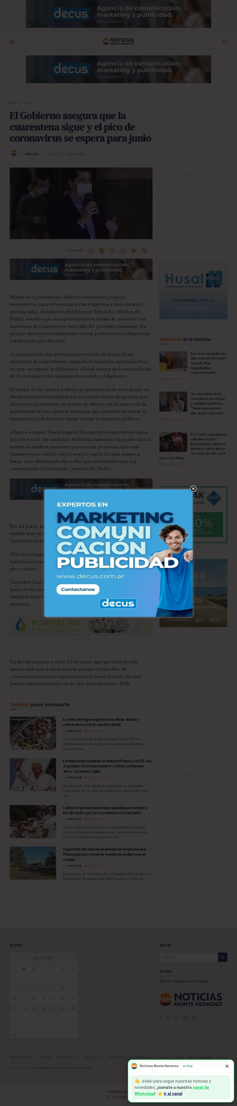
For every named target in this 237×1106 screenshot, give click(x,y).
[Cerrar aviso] (227, 1066)
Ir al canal (173, 1093)
